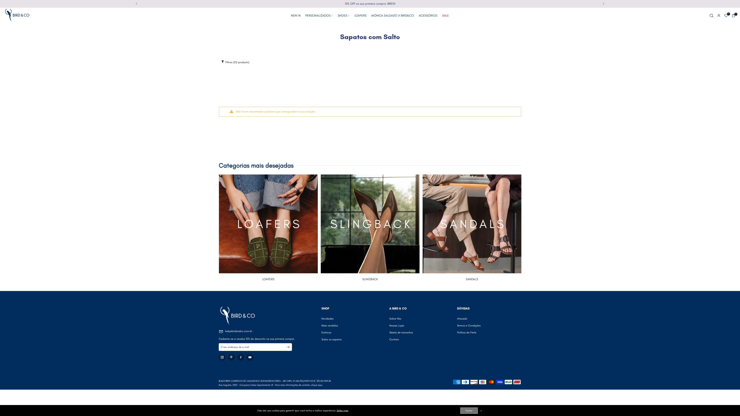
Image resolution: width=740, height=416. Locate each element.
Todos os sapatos (331, 339)
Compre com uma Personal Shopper (370, 3)
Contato (394, 339)
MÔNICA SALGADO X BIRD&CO (392, 15)
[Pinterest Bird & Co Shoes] (231, 357)
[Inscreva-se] (286, 347)
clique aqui (316, 385)
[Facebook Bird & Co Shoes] (240, 357)
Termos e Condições (469, 325)
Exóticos (326, 332)
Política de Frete (466, 332)
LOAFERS (360, 15)
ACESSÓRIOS (428, 15)
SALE (445, 15)
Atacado (462, 318)
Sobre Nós (395, 318)
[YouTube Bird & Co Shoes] (249, 357)
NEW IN (296, 15)
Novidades (327, 318)
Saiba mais (342, 410)
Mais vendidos (329, 325)
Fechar (469, 410)
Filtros (237, 62)
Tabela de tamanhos (401, 332)
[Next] (603, 4)
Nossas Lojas (396, 325)
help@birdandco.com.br (238, 331)
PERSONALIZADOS (317, 15)
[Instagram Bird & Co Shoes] (222, 357)
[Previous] (137, 4)
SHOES (342, 15)
